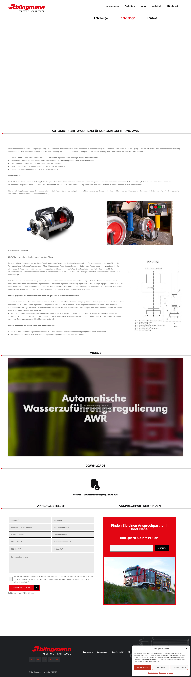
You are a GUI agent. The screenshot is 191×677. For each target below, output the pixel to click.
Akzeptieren (142, 667)
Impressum (170, 673)
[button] (186, 648)
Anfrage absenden (22, 588)
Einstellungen (179, 667)
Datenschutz (162, 673)
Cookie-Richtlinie (153, 673)
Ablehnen (161, 667)
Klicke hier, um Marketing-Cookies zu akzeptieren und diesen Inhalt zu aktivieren (95, 407)
